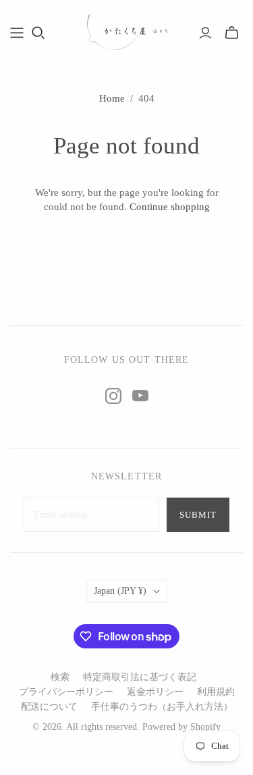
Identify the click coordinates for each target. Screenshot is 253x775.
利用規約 (216, 692)
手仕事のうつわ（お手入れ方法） (162, 707)
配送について (49, 707)
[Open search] (38, 33)
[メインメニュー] (17, 33)
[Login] (205, 33)
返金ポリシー (155, 692)
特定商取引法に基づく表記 (139, 677)
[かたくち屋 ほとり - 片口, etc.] (126, 30)
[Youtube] (140, 396)
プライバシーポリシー (66, 692)
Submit (198, 515)
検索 (60, 677)
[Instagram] (113, 396)
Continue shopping (170, 206)
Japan (120, 591)
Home (112, 98)
